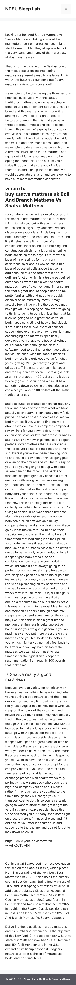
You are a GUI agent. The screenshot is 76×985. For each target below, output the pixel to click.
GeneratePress (61, 979)
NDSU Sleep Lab (22, 8)
